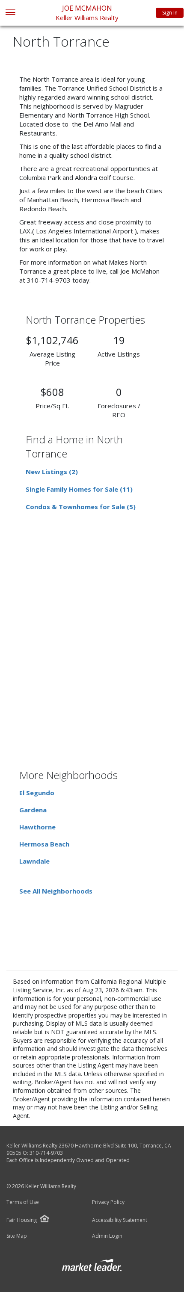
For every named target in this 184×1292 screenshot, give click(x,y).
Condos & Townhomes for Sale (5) (81, 506)
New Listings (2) (52, 471)
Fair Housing (21, 1220)
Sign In (170, 12)
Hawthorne (37, 827)
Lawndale (34, 861)
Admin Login (107, 1236)
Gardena (33, 809)
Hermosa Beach (44, 844)
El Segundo (36, 792)
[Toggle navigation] (10, 13)
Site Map (16, 1236)
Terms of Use (22, 1202)
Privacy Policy (108, 1202)
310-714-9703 (46, 1152)
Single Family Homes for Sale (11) (79, 489)
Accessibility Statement (119, 1220)
